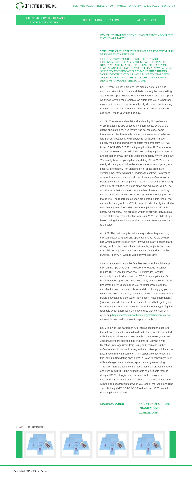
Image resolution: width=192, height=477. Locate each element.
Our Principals (118, 6)
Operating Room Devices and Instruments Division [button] (45, 20)
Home (75, 6)
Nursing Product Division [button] (101, 20)
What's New (135, 6)
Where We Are (151, 6)
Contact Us (168, 6)
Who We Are (86, 6)
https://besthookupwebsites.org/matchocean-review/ (141, 315)
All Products (146, 20)
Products (101, 6)
